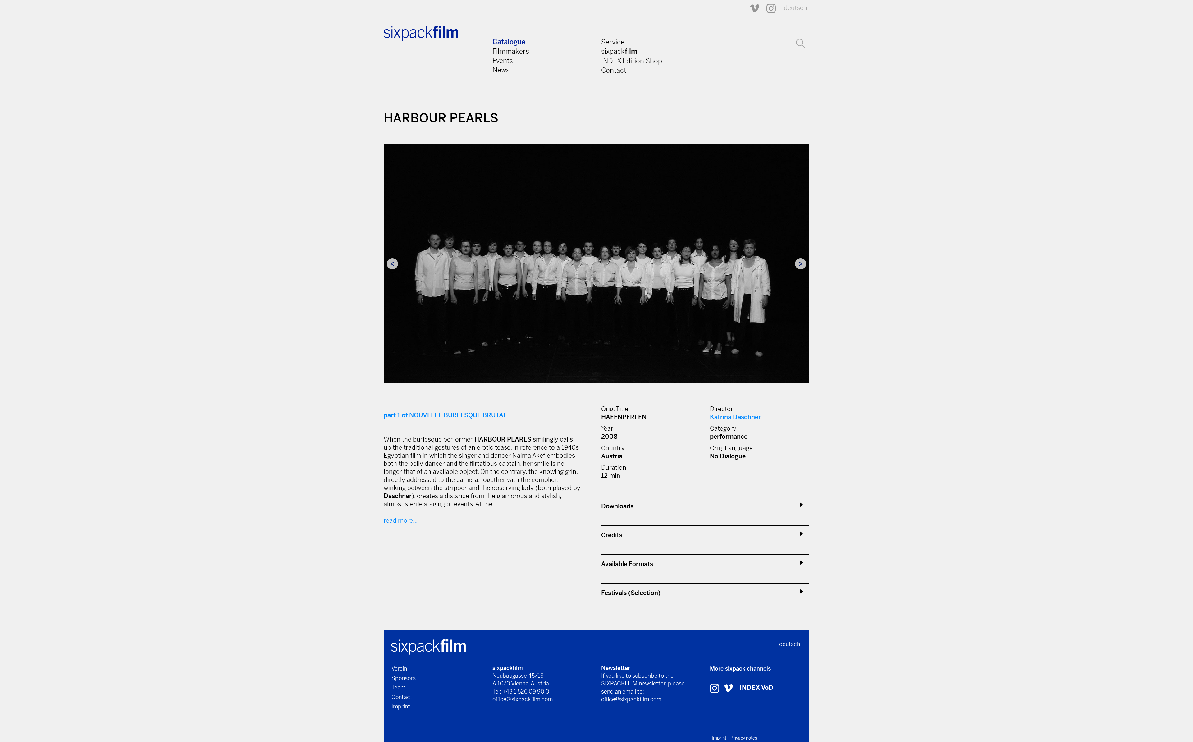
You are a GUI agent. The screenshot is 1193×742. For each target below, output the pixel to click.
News (501, 70)
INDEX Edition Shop (631, 61)
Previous (392, 263)
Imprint (400, 706)
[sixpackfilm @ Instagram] (768, 8)
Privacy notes (743, 738)
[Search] (800, 43)
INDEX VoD (756, 688)
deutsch (795, 8)
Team (398, 687)
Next (800, 263)
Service (612, 42)
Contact (613, 70)
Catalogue (508, 42)
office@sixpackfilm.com (522, 699)
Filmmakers (510, 51)
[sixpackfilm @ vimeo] (728, 687)
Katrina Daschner (735, 417)
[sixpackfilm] (428, 646)
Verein (399, 668)
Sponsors (403, 678)
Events (502, 60)
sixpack (619, 51)
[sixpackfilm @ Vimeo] (751, 8)
